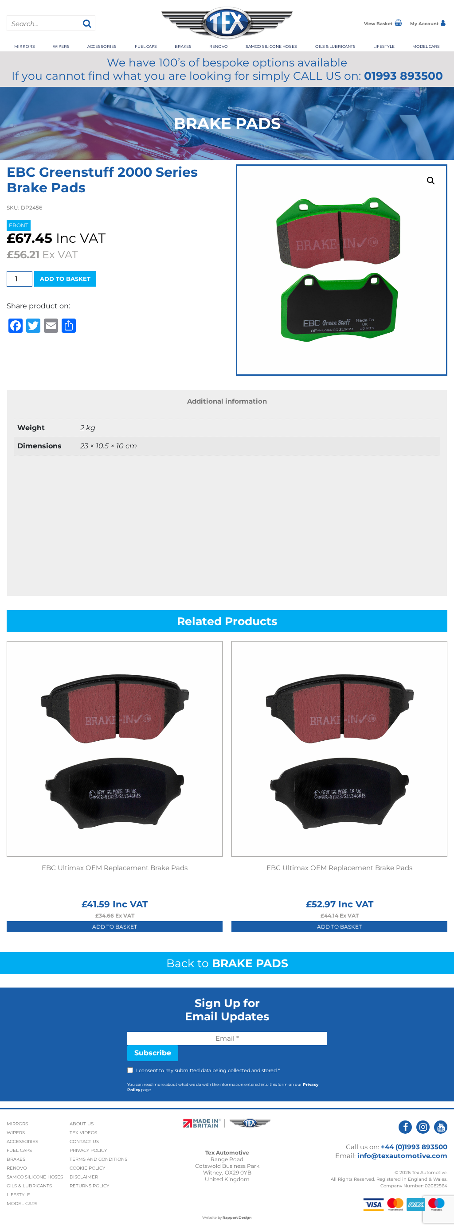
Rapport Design (237, 1217)
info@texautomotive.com (402, 1155)
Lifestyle (384, 46)
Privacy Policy (88, 1150)
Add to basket (65, 278)
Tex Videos (83, 1133)
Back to (227, 963)
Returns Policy (89, 1186)
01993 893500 (403, 75)
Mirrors (24, 46)
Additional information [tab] (227, 401)
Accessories (102, 46)
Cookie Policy (87, 1168)
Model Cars (426, 46)
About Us (82, 1124)
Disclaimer (84, 1177)
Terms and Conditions (98, 1159)
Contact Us (84, 1141)
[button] (431, 181)
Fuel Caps (146, 46)
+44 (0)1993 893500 (414, 1147)
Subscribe (152, 1053)
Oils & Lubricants (335, 46)
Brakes (183, 46)
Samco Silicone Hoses (271, 46)
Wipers (61, 46)
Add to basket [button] (114, 926)
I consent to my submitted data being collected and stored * (208, 1070)
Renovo (218, 46)
